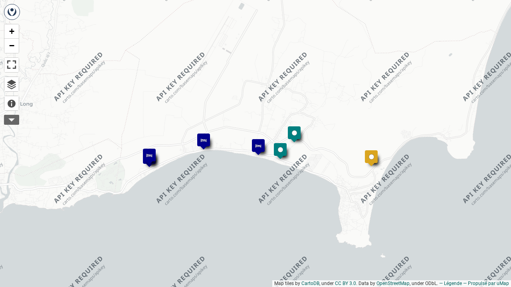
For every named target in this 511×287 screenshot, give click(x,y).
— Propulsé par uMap (486, 283)
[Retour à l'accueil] (12, 12)
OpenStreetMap (393, 283)
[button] (276, 145)
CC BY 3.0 (345, 283)
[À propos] (11, 103)
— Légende (450, 283)
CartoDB (310, 283)
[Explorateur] (11, 84)
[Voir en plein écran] (11, 65)
